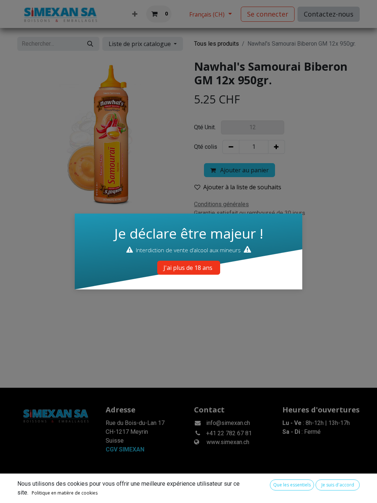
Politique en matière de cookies (65, 493)
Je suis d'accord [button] (337, 485)
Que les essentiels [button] (292, 485)
